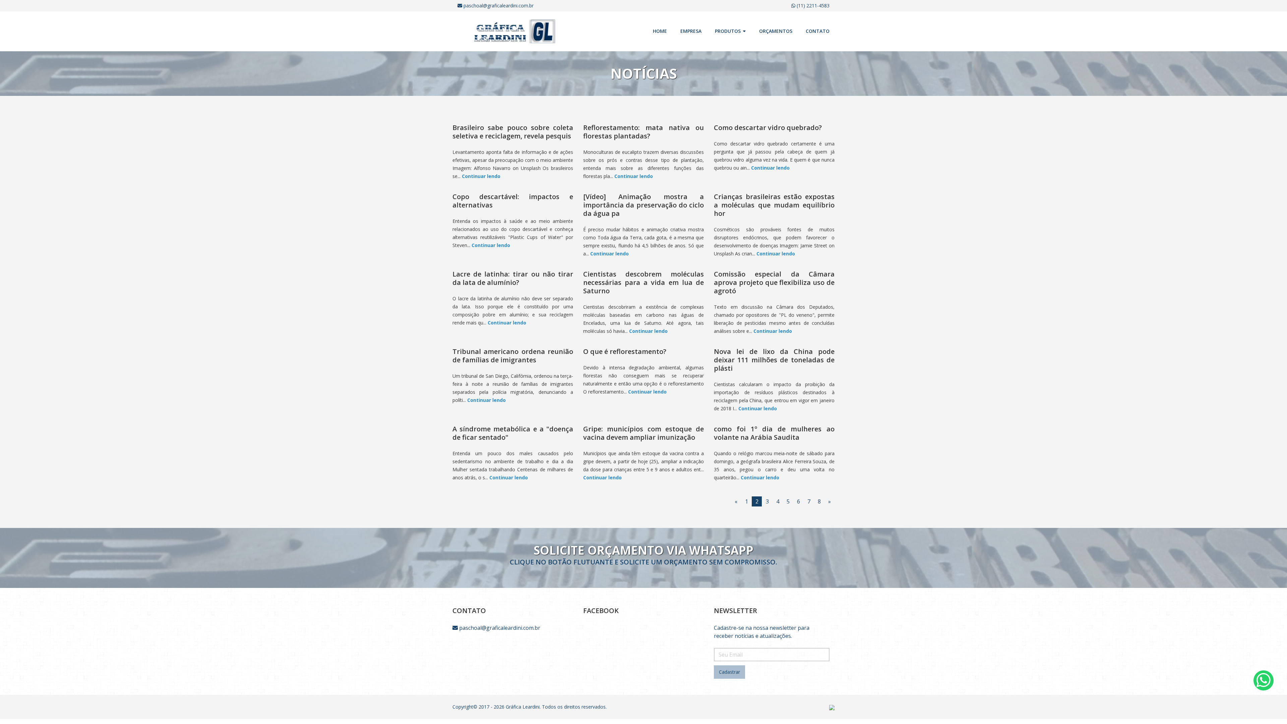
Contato (818, 31)
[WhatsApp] (1264, 680)
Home (660, 31)
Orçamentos (775, 31)
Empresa (690, 31)
